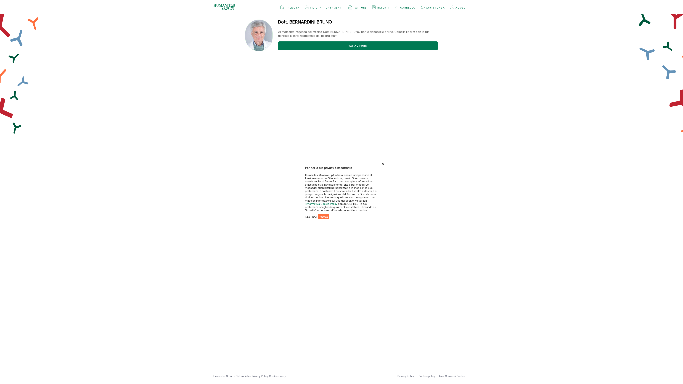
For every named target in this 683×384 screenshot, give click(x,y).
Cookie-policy (277, 376)
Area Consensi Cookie (452, 376)
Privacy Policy (260, 376)
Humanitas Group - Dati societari (232, 376)
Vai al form (358, 45)
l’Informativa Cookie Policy (321, 204)
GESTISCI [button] (311, 216)
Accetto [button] (323, 216)
